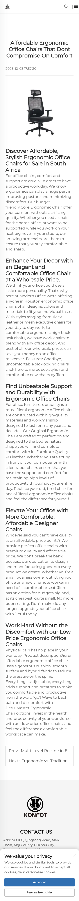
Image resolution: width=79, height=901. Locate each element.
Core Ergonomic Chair (41, 207)
